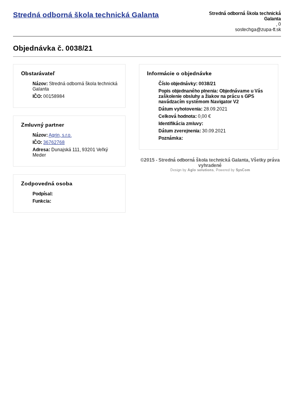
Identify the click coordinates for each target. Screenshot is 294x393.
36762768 (54, 142)
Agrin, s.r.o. (60, 135)
